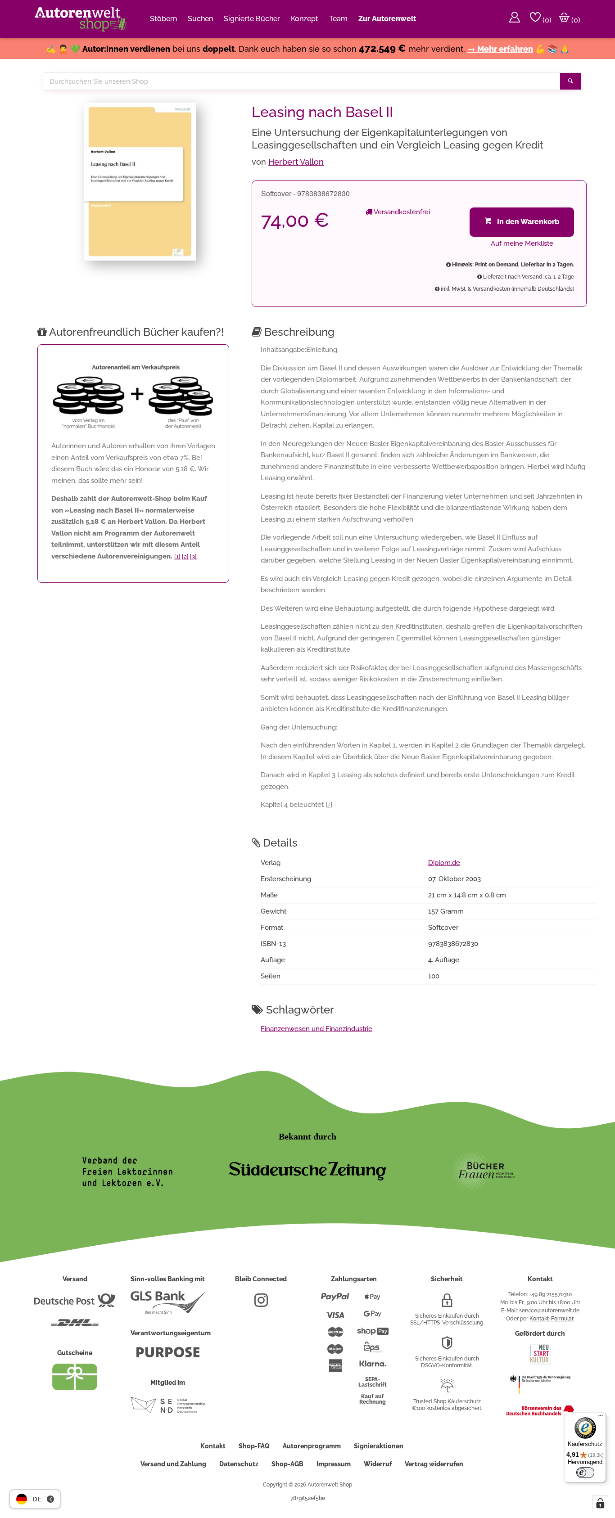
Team (338, 18)
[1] (177, 556)
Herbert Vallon (296, 162)
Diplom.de (444, 863)
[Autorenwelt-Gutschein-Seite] (74, 1388)
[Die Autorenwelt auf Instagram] (261, 1304)
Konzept (304, 18)
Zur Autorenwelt (387, 18)
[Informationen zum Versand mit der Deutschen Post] (74, 1304)
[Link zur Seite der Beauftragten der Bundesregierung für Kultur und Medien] (540, 1399)
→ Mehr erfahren (500, 49)
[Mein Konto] (514, 19)
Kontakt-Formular (551, 1318)
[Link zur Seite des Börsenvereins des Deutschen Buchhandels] (540, 1414)
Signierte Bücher (252, 18)
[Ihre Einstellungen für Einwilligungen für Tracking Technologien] (600, 1503)
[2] (185, 556)
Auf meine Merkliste (522, 243)
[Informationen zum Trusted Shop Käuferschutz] (447, 1389)
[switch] (585, 1472)
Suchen (200, 18)
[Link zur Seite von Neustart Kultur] (540, 1363)
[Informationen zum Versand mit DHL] (75, 1326)
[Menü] (600, 1417)
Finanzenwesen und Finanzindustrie (316, 1029)
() (546, 20)
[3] (193, 556)
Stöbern (163, 18)
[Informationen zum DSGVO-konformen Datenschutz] (447, 1346)
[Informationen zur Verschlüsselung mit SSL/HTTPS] (447, 1304)
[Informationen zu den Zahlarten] (335, 1301)
